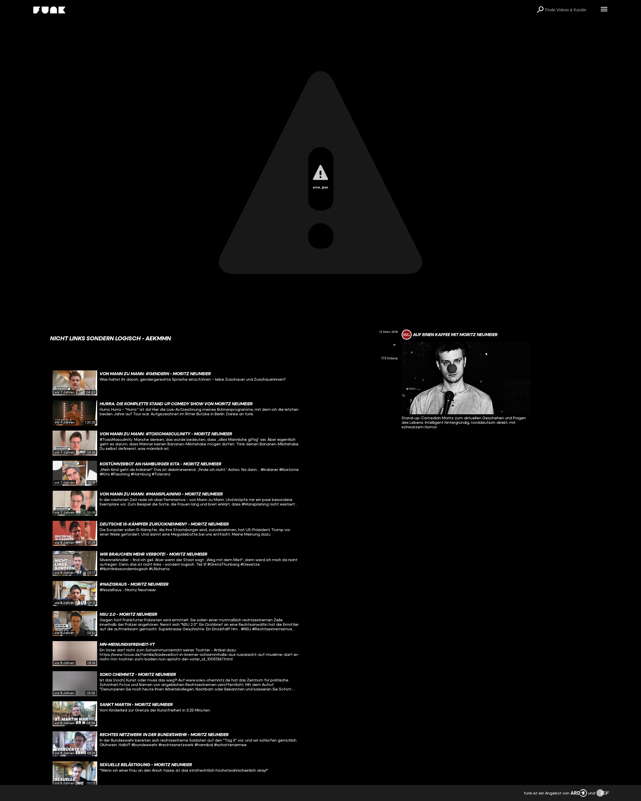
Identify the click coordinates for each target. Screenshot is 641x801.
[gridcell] (224, 382)
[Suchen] (540, 10)
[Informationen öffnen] (394, 345)
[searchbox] (571, 10)
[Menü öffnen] (604, 9)
